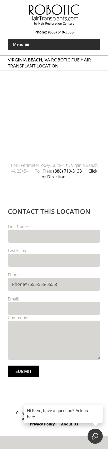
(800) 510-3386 (61, 32)
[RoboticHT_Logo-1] (54, 6)
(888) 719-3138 (67, 171)
